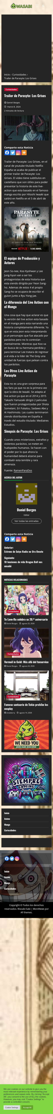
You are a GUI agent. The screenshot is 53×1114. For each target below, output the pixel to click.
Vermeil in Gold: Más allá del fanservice (26, 662)
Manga (7, 824)
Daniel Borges (13, 102)
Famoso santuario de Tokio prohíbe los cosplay (26, 706)
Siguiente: (23, 562)
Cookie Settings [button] (11, 1107)
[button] (37, 6)
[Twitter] (12, 152)
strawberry (10, 713)
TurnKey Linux (39, 919)
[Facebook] (7, 152)
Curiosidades (11, 89)
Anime (7, 818)
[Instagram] (18, 152)
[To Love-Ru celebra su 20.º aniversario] (26, 600)
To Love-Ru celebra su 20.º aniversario (26, 619)
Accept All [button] (27, 1107)
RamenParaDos (23, 470)
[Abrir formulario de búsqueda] (43, 6)
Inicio (6, 813)
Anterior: (23, 550)
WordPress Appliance (16, 919)
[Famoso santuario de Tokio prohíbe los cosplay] (26, 685)
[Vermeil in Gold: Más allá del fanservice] (26, 643)
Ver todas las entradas (27, 521)
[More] (24, 152)
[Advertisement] (26, 44)
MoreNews (38, 908)
